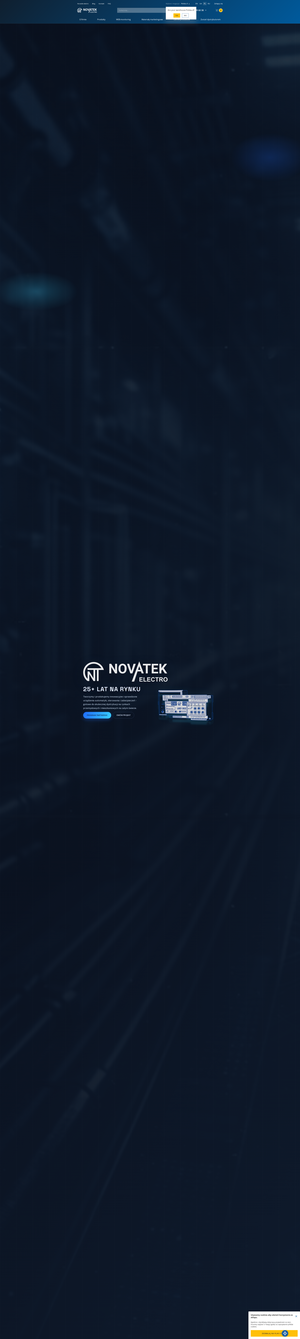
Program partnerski (97, 715)
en (196, 3)
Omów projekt (123, 715)
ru (209, 3)
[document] (274, 1325)
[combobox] (147, 10)
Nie (185, 16)
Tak (176, 16)
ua (201, 3)
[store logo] (90, 10)
